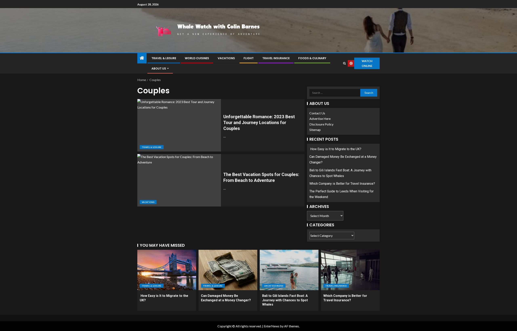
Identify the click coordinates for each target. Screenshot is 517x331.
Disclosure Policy (321, 124)
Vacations (226, 58)
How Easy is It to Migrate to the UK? (335, 149)
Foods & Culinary (312, 58)
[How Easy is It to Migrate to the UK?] (166, 270)
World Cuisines (197, 58)
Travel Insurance (276, 58)
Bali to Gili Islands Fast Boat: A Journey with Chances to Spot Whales (285, 300)
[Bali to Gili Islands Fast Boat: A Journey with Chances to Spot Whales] (289, 270)
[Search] (344, 63)
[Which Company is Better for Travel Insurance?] (350, 270)
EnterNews (271, 326)
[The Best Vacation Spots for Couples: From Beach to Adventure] (179, 180)
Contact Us (317, 113)
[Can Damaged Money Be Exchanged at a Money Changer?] (228, 270)
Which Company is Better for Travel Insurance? (342, 184)
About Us (158, 68)
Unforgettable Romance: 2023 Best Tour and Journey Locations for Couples (259, 122)
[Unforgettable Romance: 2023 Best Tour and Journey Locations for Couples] (179, 125)
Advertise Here (320, 118)
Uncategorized (274, 286)
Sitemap (315, 130)
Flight (249, 58)
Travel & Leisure (163, 58)
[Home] (142, 58)
